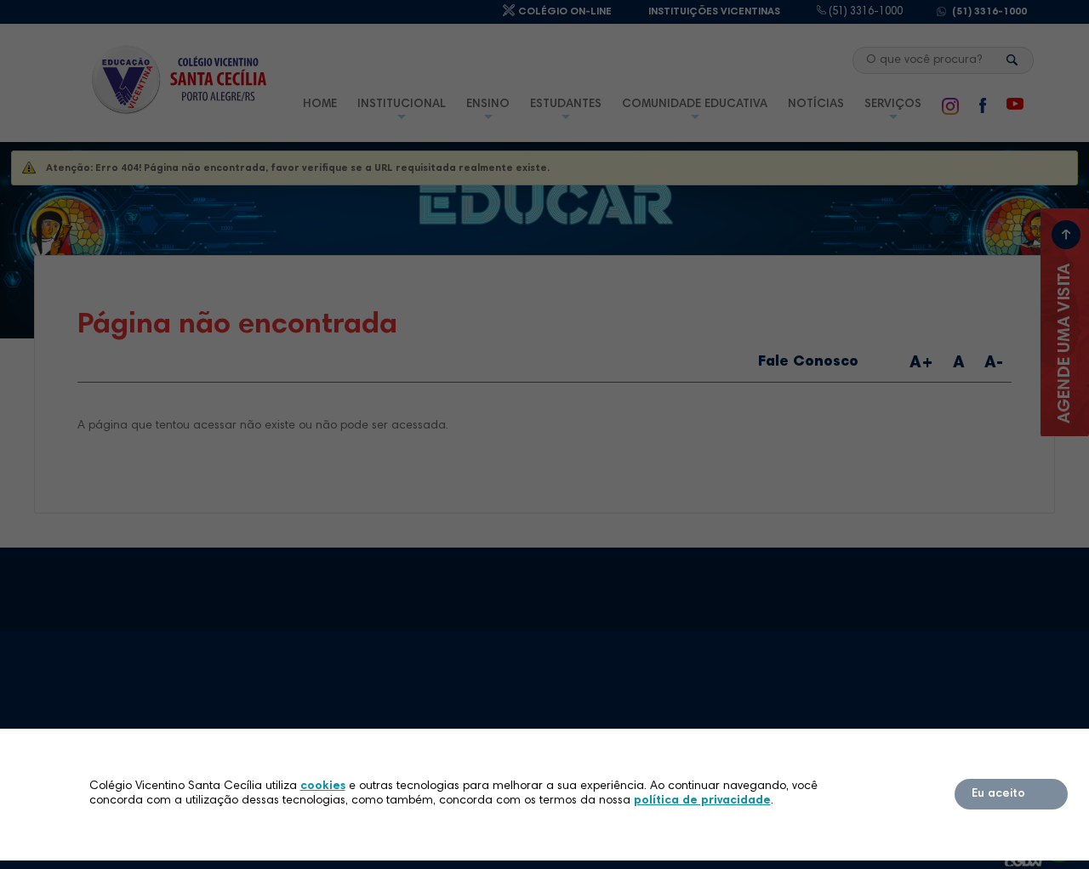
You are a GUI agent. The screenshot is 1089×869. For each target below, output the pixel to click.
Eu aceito (998, 794)
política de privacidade (702, 801)
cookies (322, 786)
